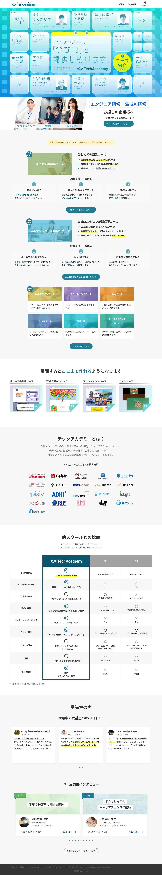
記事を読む (67, 831)
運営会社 (14, 867)
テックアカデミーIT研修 (116, 123)
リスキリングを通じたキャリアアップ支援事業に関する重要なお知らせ (88, 867)
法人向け (132, 4)
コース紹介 (119, 4)
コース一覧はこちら (81, 346)
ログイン (145, 5)
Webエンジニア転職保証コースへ (79, 276)
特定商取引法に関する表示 (54, 867)
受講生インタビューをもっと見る (81, 851)
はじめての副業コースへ (79, 209)
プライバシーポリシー (36, 867)
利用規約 (23, 867)
